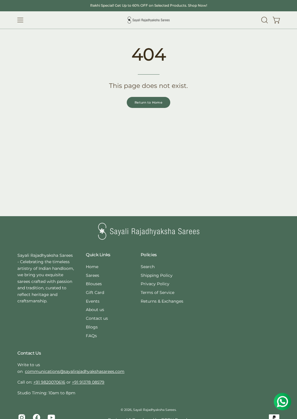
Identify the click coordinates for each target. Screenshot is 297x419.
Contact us (97, 318)
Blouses (94, 283)
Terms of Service (157, 292)
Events (92, 301)
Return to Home (148, 102)
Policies (149, 254)
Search (148, 266)
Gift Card (95, 292)
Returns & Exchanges (162, 301)
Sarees (92, 275)
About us (95, 309)
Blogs (92, 326)
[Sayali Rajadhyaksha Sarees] (148, 20)
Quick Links (98, 254)
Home (92, 266)
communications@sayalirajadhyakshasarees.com (74, 371)
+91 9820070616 (49, 382)
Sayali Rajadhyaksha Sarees (154, 410)
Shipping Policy (157, 275)
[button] (264, 20)
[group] (148, 5)
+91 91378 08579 (88, 382)
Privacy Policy (155, 283)
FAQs (91, 335)
